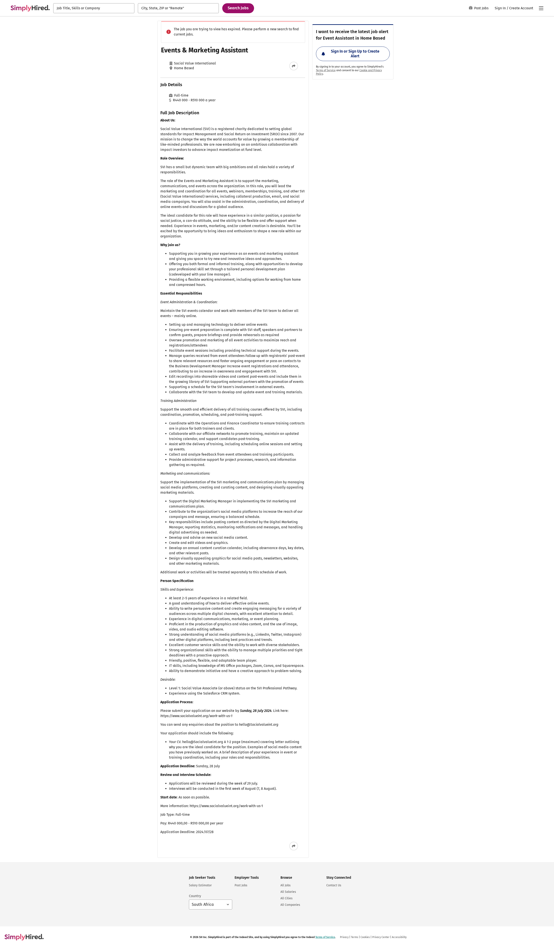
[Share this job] (293, 66)
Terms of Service (326, 70)
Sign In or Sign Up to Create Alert (355, 53)
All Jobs (285, 885)
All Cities (286, 898)
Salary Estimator (200, 885)
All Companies (290, 905)
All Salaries (288, 892)
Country (195, 896)
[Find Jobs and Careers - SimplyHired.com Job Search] (30, 8)
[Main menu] (541, 8)
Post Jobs (481, 8)
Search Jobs (238, 8)
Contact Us (333, 885)
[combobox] (93, 8)
